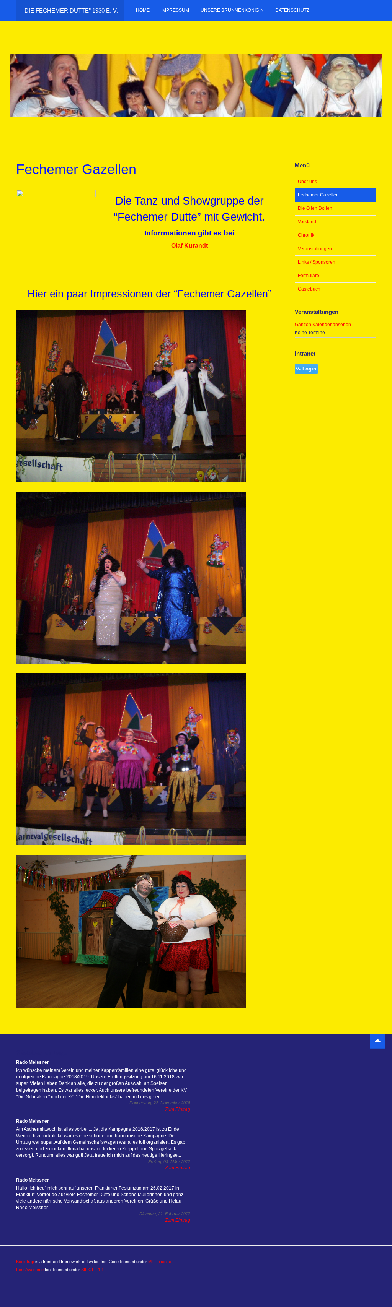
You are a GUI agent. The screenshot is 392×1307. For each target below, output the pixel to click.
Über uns (307, 181)
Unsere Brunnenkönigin (232, 10)
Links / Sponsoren (316, 262)
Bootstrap (25, 1261)
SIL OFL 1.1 (92, 1269)
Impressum (175, 10)
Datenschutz (292, 10)
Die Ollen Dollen (315, 208)
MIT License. (160, 1261)
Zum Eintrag (177, 1109)
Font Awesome (30, 1269)
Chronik (306, 235)
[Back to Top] (377, 1041)
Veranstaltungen (315, 249)
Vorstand (307, 221)
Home (143, 10)
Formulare (308, 275)
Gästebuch (309, 289)
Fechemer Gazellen (318, 195)
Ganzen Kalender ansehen (323, 324)
